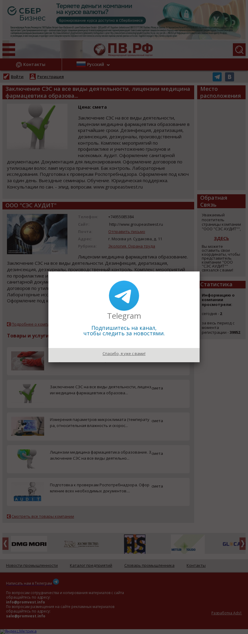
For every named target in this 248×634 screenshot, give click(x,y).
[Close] (199, 271)
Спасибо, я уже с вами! (124, 353)
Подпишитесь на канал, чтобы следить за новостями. (124, 330)
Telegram (124, 315)
